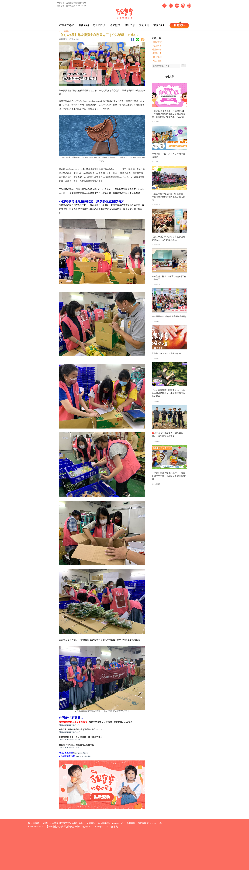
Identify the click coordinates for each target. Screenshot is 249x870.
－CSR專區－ (64, 31)
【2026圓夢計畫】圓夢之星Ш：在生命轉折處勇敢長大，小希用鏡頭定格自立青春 (168, 393)
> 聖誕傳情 (157, 49)
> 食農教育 (157, 46)
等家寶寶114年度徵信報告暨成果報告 (169, 316)
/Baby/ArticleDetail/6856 (69, 739)
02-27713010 (36, 826)
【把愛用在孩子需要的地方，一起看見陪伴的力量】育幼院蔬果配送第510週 (169, 476)
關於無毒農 (33, 823)
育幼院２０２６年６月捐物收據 (166, 353)
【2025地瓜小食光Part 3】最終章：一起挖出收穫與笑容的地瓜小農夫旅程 (168, 197)
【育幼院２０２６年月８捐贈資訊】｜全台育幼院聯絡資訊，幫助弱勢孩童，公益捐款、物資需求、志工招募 (168, 114)
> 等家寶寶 (157, 42)
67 (79, 732)
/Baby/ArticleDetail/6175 (69, 725)
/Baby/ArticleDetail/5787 (69, 747)
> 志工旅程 (157, 57)
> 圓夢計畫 (157, 53)
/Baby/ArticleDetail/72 (68, 732)
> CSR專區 (156, 61)
